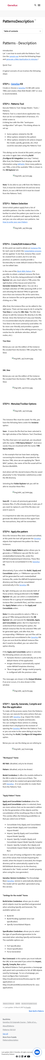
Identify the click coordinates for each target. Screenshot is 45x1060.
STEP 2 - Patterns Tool (13, 103)
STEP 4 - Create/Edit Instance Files (19, 244)
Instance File (36, 248)
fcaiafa (28, 1007)
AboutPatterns (8, 1026)
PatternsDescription (10, 1040)
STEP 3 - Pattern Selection (15, 203)
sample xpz (14, 56)
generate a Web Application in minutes (21, 59)
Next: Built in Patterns (36, 1011)
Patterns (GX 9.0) (9, 1029)
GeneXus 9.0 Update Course (29, 1003)
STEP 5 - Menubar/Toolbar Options (19, 403)
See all (5, 1034)
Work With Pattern (24, 271)
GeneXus (15, 83)
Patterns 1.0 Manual (8, 1003)
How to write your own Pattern (15, 222)
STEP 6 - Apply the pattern (15, 531)
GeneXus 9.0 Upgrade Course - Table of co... (20, 1022)
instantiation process (32, 251)
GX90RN (18, 1003)
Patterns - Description (20, 43)
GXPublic (21, 164)
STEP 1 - (7, 83)
